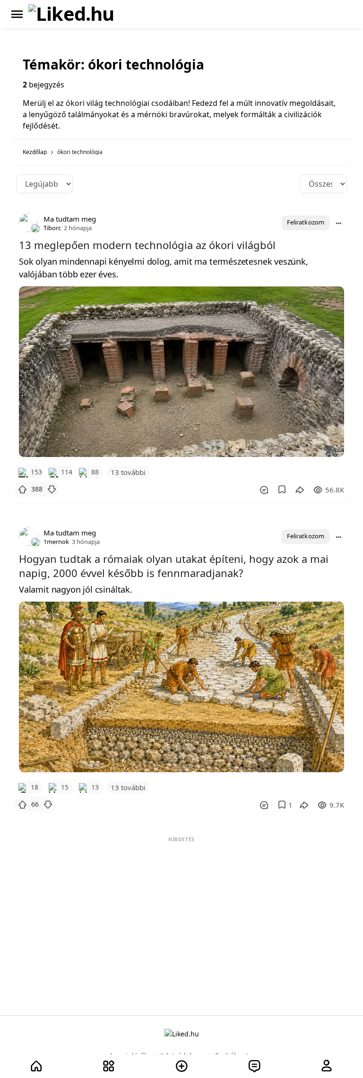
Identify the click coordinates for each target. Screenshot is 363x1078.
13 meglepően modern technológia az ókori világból (147, 245)
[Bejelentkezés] (326, 1066)
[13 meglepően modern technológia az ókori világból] (181, 371)
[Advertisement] (181, 904)
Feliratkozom (305, 222)
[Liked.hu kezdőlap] (181, 1033)
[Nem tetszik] (51, 489)
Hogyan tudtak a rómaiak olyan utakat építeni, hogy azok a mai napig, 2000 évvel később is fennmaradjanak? (173, 566)
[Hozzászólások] (263, 489)
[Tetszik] (22, 489)
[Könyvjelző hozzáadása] (281, 489)
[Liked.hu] (71, 14)
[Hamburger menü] (17, 14)
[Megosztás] (299, 489)
